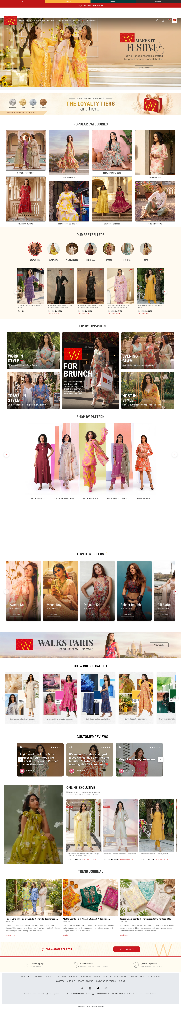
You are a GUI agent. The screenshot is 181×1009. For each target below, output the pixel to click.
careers (60, 981)
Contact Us (154, 977)
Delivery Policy (138, 977)
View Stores (127, 949)
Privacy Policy (69, 977)
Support (25, 977)
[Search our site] (157, 20)
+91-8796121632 (102, 994)
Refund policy (52, 977)
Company (37, 977)
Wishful (113, 1)
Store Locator (85, 981)
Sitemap (71, 981)
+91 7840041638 (78, 994)
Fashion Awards (118, 977)
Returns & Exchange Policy (93, 977)
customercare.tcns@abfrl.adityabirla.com (47, 994)
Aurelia (68, 1)
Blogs (122, 981)
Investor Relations (106, 981)
